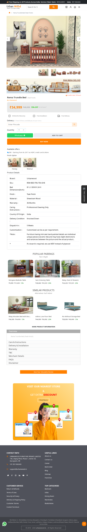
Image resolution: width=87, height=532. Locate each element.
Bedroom (48, 489)
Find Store (43, 400)
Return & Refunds (13, 489)
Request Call (84, 196)
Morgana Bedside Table (17, 280)
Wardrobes (49, 500)
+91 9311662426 (15, 464)
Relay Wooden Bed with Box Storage (19, 316)
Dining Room (49, 496)
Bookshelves (49, 503)
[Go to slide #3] (59, 72)
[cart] (74, 7)
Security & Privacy (13, 496)
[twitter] (8, 475)
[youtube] (23, 475)
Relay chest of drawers (70, 280)
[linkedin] (19, 475)
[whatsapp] (4, 523)
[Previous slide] (8, 39)
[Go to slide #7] (80, 72)
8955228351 (53, 2)
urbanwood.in (41, 528)
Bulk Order (49, 467)
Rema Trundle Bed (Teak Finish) (23, 13)
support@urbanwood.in (18, 469)
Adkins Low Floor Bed (43, 316)
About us (48, 456)
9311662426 (73, 2)
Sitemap (48, 474)
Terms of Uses (12, 492)
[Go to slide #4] (64, 72)
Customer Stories (13, 503)
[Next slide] (79, 39)
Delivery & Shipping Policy (16, 500)
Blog (46, 470)
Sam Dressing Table (42, 280)
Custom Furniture (13, 507)
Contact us (48, 459)
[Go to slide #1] (43, 72)
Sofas (47, 492)
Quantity (10, 130)
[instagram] (15, 475)
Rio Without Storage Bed (71, 316)
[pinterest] (27, 475)
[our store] (65, 7)
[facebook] (11, 475)
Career (47, 463)
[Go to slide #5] (69, 72)
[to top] (84, 524)
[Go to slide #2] (53, 72)
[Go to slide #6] (75, 72)
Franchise (48, 478)
